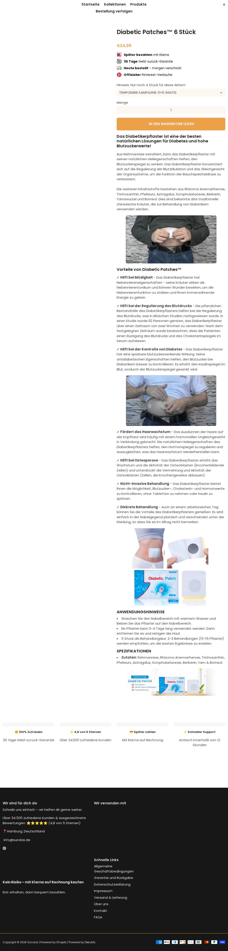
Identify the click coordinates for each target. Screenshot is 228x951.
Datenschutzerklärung (112, 884)
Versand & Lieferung (110, 897)
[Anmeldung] (215, 7)
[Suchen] (220, 7)
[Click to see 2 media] (29, 377)
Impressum (103, 890)
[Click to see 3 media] (48, 377)
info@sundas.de (16, 840)
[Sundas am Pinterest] (4, 848)
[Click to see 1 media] (10, 377)
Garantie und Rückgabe (113, 877)
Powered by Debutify (82, 942)
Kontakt (100, 910)
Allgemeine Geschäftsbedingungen (114, 869)
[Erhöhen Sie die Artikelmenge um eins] (221, 110)
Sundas (32, 942)
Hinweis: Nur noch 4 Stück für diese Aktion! (151, 85)
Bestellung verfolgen (114, 11)
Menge (122, 102)
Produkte (138, 4)
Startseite (90, 4)
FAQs (98, 917)
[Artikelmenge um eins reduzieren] (121, 110)
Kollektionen (115, 4)
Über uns (101, 904)
